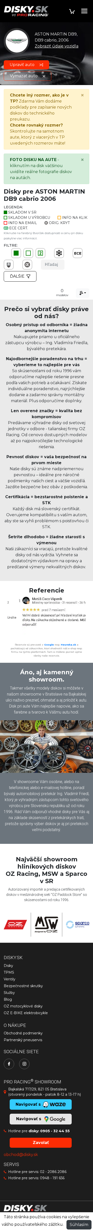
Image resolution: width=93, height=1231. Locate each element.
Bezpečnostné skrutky (23, 986)
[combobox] (82, 293)
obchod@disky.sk (21, 1154)
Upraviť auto (22, 64)
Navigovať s (29, 1118)
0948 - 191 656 (52, 1178)
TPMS (9, 972)
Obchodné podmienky (23, 1033)
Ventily (9, 979)
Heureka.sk (68, 644)
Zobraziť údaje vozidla (56, 46)
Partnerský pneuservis (23, 1040)
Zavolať (41, 1142)
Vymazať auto (24, 76)
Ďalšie (17, 276)
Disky (8, 965)
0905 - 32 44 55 (55, 1131)
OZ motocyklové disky (23, 1006)
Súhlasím (79, 1224)
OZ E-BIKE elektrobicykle (26, 1013)
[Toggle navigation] (84, 11)
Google (49, 644)
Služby (9, 992)
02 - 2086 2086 (53, 1171)
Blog (8, 999)
